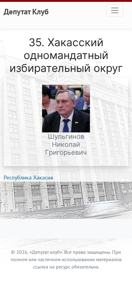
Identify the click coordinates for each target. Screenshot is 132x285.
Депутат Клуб (26, 11)
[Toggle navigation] (114, 10)
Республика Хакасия (28, 177)
